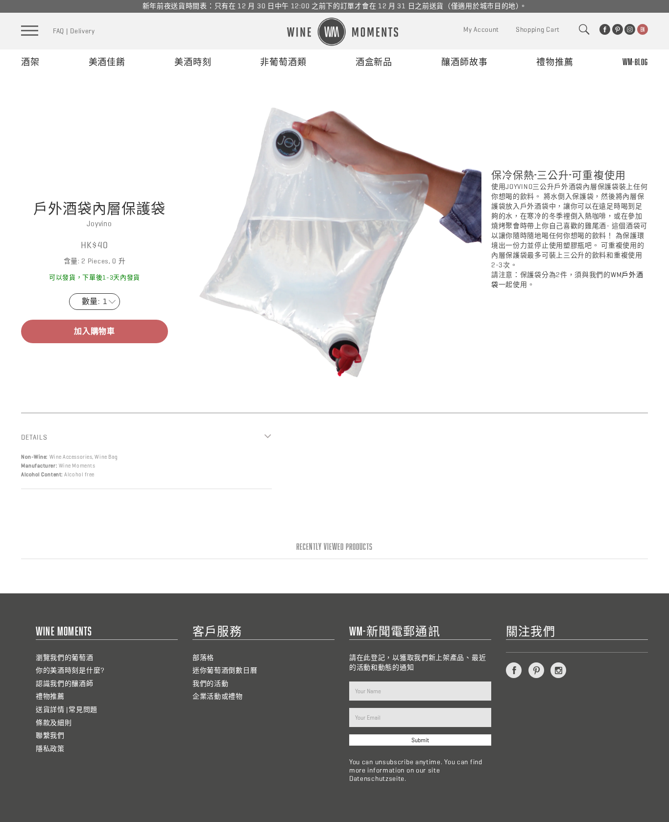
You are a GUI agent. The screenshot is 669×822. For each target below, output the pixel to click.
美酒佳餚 (107, 62)
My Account (481, 29)
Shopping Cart (538, 29)
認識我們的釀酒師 (65, 684)
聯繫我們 (50, 735)
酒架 (30, 62)
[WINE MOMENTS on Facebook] (604, 29)
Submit (420, 740)
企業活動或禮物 (217, 696)
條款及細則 (54, 723)
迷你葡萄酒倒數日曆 (224, 670)
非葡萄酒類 (283, 62)
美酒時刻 (193, 62)
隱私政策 (50, 749)
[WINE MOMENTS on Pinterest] (617, 29)
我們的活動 (210, 684)
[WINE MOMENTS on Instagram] (629, 29)
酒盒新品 (374, 62)
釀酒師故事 (464, 62)
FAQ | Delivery (74, 31)
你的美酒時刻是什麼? (70, 670)
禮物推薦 (554, 62)
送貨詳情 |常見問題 (66, 709)
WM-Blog (635, 62)
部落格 (203, 658)
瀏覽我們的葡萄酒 (65, 658)
